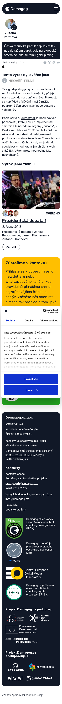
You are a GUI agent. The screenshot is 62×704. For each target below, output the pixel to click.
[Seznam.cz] (39, 678)
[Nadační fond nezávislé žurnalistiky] (16, 618)
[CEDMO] (27, 573)
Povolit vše (31, 378)
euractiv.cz (28, 118)
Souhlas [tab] (11, 320)
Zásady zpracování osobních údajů (22, 695)
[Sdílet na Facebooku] (44, 62)
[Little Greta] (16, 667)
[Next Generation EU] (22, 629)
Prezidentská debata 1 (24, 220)
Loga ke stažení (16, 509)
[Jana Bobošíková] (10, 213)
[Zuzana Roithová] (5, 213)
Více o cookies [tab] (49, 320)
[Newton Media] (41, 667)
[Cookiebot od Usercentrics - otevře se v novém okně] (43, 311)
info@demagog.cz (17, 499)
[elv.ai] (15, 678)
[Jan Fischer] (15, 213)
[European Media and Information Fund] (22, 640)
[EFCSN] (14, 592)
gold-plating (16, 89)
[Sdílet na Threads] (53, 62)
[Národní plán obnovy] (39, 618)
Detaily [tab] (28, 320)
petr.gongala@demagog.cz (22, 483)
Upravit (29, 390)
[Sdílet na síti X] (49, 62)
